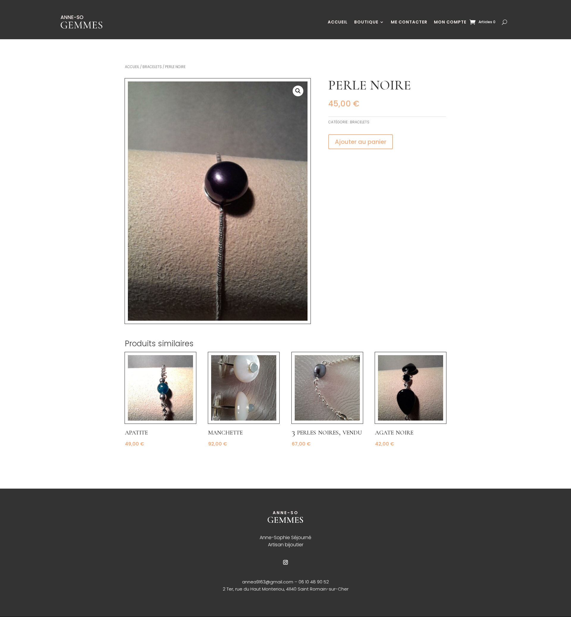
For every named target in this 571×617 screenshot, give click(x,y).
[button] (298, 91)
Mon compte (450, 22)
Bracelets (152, 66)
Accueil (338, 22)
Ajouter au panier (360, 142)
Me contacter (409, 22)
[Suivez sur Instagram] (285, 562)
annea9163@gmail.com (268, 582)
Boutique (366, 22)
